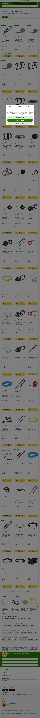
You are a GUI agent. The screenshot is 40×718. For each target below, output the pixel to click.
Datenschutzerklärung (12, 115)
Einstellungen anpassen (20, 117)
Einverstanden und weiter (20, 120)
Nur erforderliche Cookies (20, 123)
